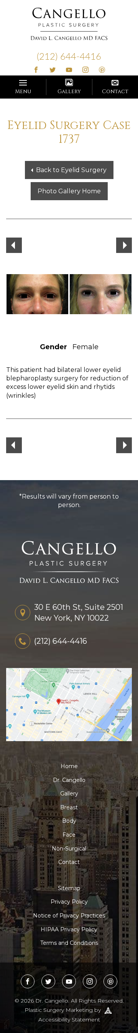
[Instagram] (85, 70)
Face (69, 834)
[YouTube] (69, 70)
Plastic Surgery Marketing (59, 1009)
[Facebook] (36, 70)
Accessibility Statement (69, 1019)
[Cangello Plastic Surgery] (69, 23)
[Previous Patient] (14, 245)
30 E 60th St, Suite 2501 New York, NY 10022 (78, 613)
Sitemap (69, 888)
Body (69, 820)
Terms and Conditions (69, 942)
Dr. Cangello (69, 780)
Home (69, 766)
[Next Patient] (124, 245)
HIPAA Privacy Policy (69, 929)
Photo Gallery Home (69, 191)
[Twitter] (53, 70)
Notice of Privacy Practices (69, 915)
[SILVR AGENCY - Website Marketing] (108, 1009)
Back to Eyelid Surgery (71, 170)
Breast (69, 807)
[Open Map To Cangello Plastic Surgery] (69, 704)
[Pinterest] (102, 70)
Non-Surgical (69, 848)
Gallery (69, 91)
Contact (115, 91)
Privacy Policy (69, 901)
